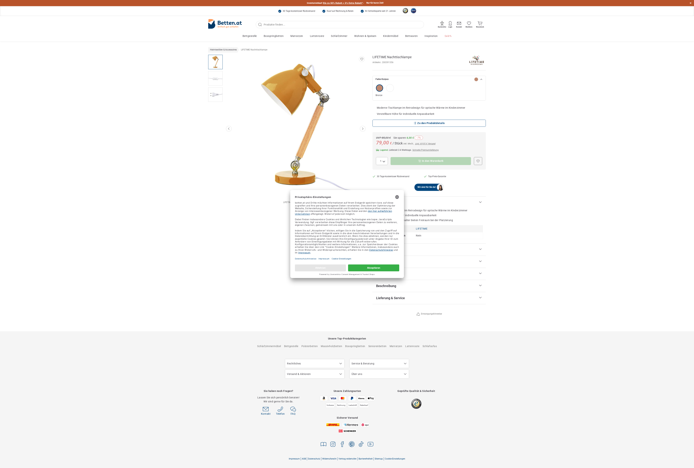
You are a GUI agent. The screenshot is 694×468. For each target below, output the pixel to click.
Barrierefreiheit (366, 459)
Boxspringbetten (274, 36)
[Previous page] (228, 128)
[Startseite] (225, 25)
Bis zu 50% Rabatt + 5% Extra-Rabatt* (343, 3)
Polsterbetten (309, 346)
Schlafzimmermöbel (269, 346)
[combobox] (382, 161)
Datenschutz (314, 459)
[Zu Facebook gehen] (342, 444)
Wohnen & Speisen (365, 36)
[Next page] (362, 128)
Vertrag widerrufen (348, 459)
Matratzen (296, 36)
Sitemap (379, 459)
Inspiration (431, 36)
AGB (304, 459)
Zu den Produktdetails (431, 123)
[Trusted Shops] (405, 10)
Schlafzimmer (339, 36)
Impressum (294, 459)
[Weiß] (390, 88)
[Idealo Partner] (413, 10)
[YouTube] (370, 444)
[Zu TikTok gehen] (361, 444)
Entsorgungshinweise (431, 314)
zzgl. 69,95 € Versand (425, 143)
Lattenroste (317, 36)
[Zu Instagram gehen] (333, 444)
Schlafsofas (430, 346)
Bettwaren (411, 36)
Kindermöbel (390, 36)
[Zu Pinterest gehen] (352, 444)
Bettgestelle (250, 36)
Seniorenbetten (377, 346)
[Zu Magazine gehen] (323, 444)
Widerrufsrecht (329, 459)
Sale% (448, 36)
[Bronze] (380, 88)
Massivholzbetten (331, 346)
